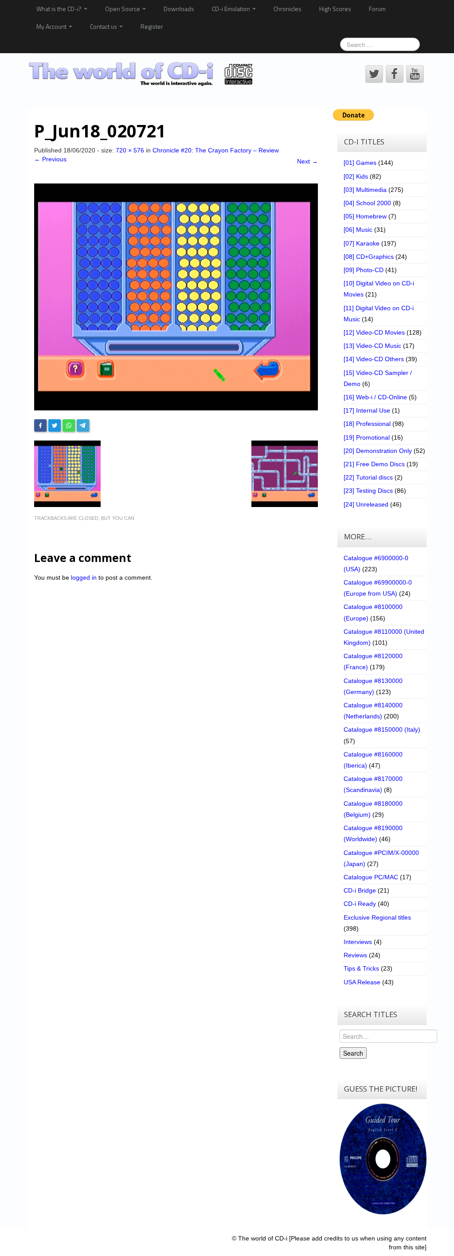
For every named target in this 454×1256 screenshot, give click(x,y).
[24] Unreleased (366, 504)
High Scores (335, 8)
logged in (84, 577)
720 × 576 (130, 150)
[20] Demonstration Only (378, 450)
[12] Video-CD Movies (374, 332)
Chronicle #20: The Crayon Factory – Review (216, 150)
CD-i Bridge (360, 890)
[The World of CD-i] (142, 73)
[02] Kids (356, 176)
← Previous (50, 159)
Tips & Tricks (361, 968)
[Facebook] (40, 425)
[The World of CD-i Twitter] (374, 74)
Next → (307, 161)
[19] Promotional (367, 437)
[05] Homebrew (365, 216)
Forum (377, 8)
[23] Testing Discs (368, 490)
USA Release (362, 982)
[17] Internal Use (367, 410)
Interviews (358, 941)
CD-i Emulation (231, 8)
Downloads (179, 8)
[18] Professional (367, 423)
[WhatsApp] (69, 425)
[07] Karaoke (362, 243)
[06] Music (358, 229)
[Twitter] (54, 425)
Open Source (123, 8)
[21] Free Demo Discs (374, 464)
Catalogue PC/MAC (371, 877)
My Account (52, 26)
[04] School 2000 (367, 203)
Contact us (104, 26)
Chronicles (287, 8)
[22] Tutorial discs (368, 477)
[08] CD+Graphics (369, 256)
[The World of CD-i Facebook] (394, 74)
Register (152, 26)
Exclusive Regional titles (377, 917)
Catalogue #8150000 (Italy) (382, 729)
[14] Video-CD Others (374, 359)
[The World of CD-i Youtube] (415, 74)
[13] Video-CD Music (372, 345)
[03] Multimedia (365, 189)
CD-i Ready (360, 903)
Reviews (355, 955)
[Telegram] (83, 425)
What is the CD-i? (59, 8)
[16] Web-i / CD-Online (375, 397)
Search (353, 1053)
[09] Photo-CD (364, 269)
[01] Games (360, 162)
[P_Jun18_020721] (176, 296)
